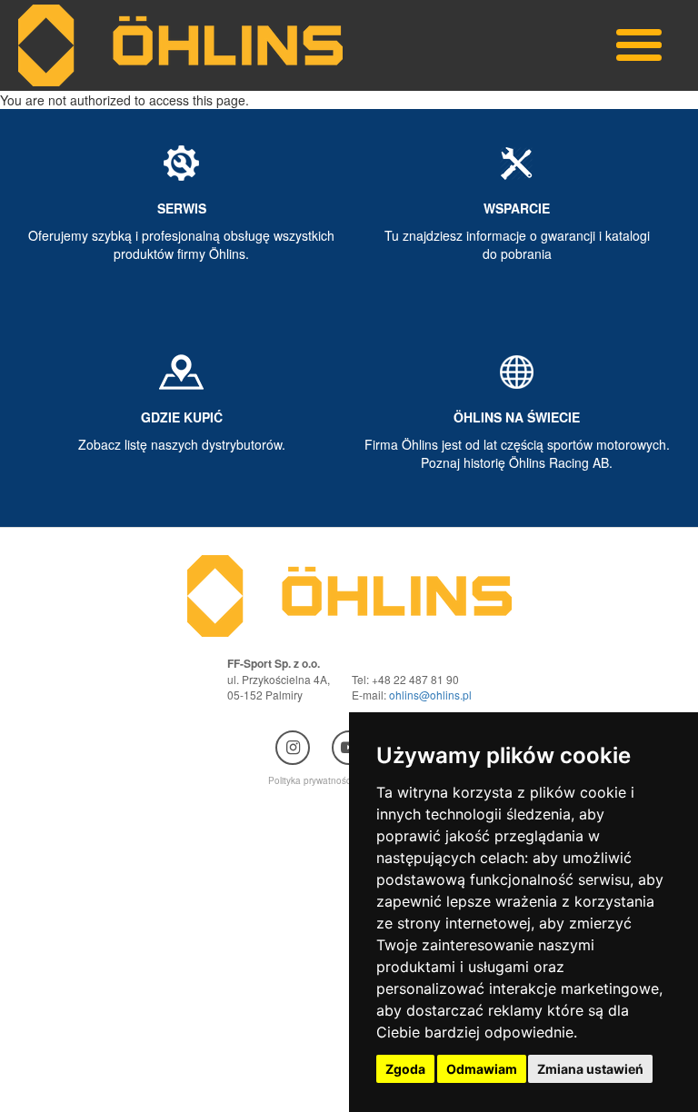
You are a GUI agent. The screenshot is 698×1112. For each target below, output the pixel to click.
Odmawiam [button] (481, 1069)
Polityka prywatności (310, 780)
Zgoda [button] (405, 1069)
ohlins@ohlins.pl (430, 694)
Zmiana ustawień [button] (590, 1069)
